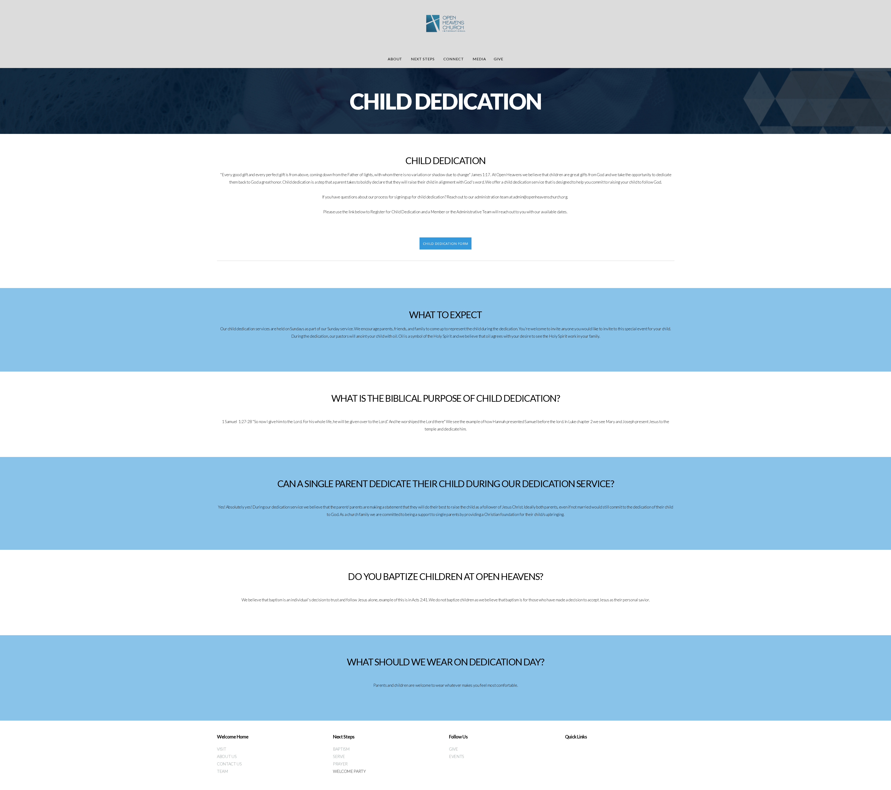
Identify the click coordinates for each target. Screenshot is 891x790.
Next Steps (423, 59)
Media (479, 59)
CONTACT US (229, 763)
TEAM (223, 771)
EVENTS (456, 756)
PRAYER (340, 763)
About (395, 59)
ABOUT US (227, 756)
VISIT (221, 749)
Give (498, 59)
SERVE (339, 756)
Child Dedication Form (445, 243)
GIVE (453, 749)
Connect (454, 59)
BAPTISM (341, 749)
